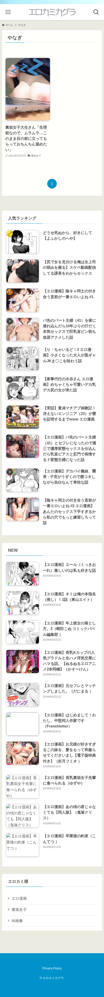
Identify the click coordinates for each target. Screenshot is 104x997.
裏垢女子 (19, 910)
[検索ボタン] (96, 12)
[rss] (49, 959)
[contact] (55, 959)
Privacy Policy (52, 968)
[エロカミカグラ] (52, 12)
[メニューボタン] (8, 12)
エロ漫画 (19, 898)
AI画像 (17, 921)
